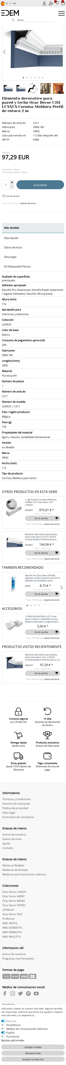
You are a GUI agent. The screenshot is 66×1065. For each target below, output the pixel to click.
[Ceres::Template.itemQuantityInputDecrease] (12, 187)
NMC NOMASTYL (12, 932)
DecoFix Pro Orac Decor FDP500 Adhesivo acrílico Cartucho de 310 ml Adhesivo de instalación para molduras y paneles (42, 578)
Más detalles (11, 228)
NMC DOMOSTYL (12, 927)
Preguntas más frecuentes (18, 958)
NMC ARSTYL (10, 923)
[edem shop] (11, 13)
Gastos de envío (28, 203)
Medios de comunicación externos (27, 1029)
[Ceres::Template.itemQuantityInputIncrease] (12, 182)
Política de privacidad (15, 808)
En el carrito (40, 184)
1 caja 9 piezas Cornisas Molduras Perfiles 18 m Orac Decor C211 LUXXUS (41, 502)
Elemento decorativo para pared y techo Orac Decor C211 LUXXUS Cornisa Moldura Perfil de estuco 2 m (42, 657)
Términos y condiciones (16, 799)
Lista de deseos (12, 196)
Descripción (11, 238)
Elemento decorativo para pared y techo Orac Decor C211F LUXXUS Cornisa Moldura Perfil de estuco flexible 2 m (41, 537)
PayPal (10, 1032)
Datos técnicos (13, 247)
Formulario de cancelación (18, 817)
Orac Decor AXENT (13, 896)
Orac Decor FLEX (12, 914)
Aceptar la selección (33, 1059)
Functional (12, 1036)
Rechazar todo (33, 1053)
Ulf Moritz (8, 910)
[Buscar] (13, 20)
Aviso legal (8, 812)
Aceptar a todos (33, 1047)
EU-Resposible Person (17, 266)
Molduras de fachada (15, 870)
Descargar (10, 257)
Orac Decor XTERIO (13, 905)
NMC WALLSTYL (11, 936)
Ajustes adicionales (12, 1040)
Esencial (11, 1021)
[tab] (33, 228)
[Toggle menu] (61, 13)
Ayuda (6, 843)
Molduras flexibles (13, 865)
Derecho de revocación (16, 803)
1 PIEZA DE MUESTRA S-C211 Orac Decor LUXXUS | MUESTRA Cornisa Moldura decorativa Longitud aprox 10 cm (42, 619)
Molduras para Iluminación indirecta (24, 874)
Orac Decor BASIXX (13, 901)
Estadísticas (13, 1025)
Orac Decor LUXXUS (14, 892)
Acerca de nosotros (14, 834)
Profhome (8, 918)
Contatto (7, 848)
